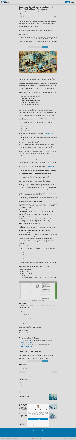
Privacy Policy (46, 422)
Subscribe (38, 419)
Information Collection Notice (37, 422)
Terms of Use (43, 421)
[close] (48, 405)
